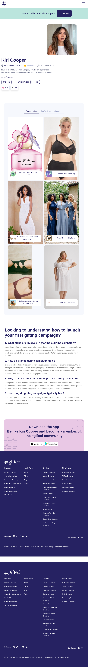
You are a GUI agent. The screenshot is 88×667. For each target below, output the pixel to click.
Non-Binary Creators (69, 487)
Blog (25, 480)
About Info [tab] (58, 111)
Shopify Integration (10, 495)
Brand (26, 472)
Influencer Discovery (11, 480)
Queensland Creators (50, 519)
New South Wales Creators (49, 504)
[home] (4, 4)
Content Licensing (10, 491)
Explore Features (10, 472)
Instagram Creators (68, 472)
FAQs (25, 483)
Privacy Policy (48, 547)
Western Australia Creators (49, 514)
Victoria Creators (48, 509)
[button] (83, 3)
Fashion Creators (49, 472)
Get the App (72, 537)
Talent (26, 476)
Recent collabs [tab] (31, 111)
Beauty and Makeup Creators (50, 488)
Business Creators (49, 483)
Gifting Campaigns (10, 476)
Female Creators (68, 480)
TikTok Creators (67, 476)
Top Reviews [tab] (46, 111)
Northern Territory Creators (49, 524)
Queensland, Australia (12, 65)
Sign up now (64, 13)
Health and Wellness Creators (50, 498)
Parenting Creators (49, 480)
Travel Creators (48, 493)
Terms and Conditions (62, 547)
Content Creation (10, 487)
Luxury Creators (48, 476)
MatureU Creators (68, 491)
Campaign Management (12, 483)
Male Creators (67, 483)
